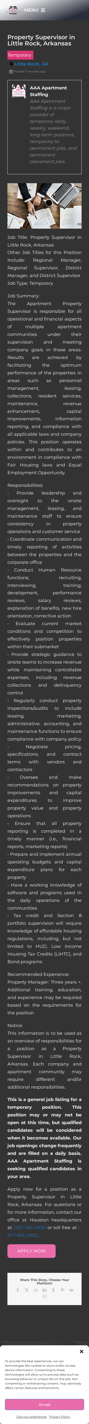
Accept (44, 1404)
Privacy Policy (59, 1417)
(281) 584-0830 (29, 1227)
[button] (81, 1351)
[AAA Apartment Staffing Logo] (13, 8)
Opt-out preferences (31, 1417)
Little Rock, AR (31, 64)
